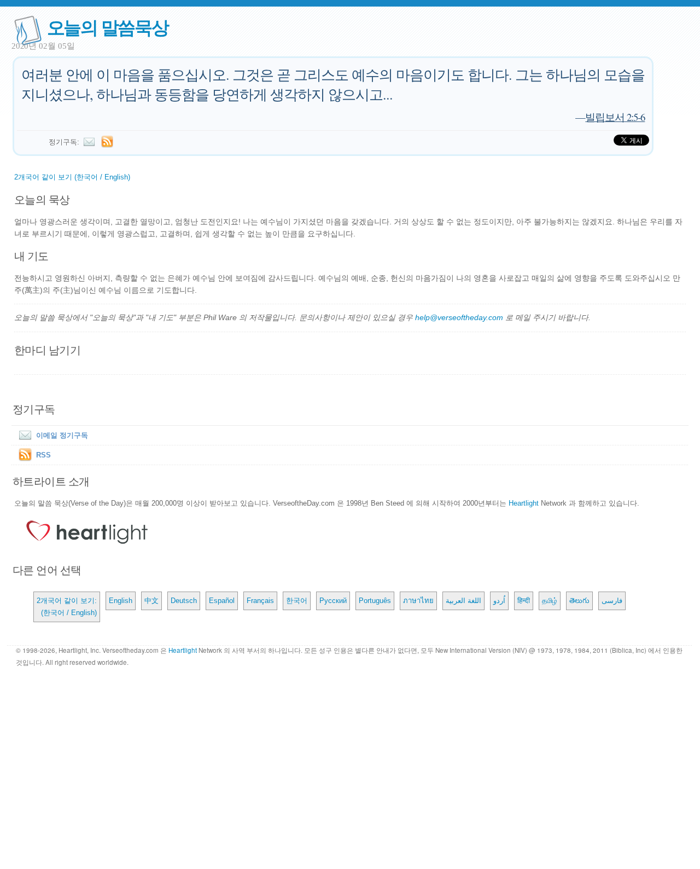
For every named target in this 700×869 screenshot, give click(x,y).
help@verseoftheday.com (459, 317)
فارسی (612, 600)
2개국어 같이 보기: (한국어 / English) (67, 606)
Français (260, 600)
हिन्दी (523, 600)
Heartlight (524, 503)
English (120, 600)
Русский (333, 600)
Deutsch (184, 600)
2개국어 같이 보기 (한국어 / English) (72, 177)
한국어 (296, 600)
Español (222, 600)
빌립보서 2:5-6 (615, 117)
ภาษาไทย (418, 600)
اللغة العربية (463, 600)
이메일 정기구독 (62, 435)
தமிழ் (549, 600)
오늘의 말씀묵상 (107, 26)
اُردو (499, 600)
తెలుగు (579, 600)
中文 (151, 600)
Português (375, 600)
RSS (43, 455)
